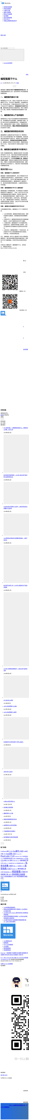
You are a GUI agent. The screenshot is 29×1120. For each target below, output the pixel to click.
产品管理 (14, 953)
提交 (2, 416)
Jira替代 (18, 851)
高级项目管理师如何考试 (10, 819)
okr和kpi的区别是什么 (9, 801)
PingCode (8, 856)
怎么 (18, 860)
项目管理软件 (10, 876)
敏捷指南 (6, 942)
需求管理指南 (7, 948)
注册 (4, 35)
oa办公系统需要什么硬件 (10, 712)
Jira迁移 (11, 854)
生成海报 (25, 349)
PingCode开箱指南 (8, 944)
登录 (2, 35)
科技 (17, 83)
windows (18, 856)
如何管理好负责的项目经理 (11, 837)
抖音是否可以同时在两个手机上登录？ (14, 742)
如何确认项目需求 (8, 807)
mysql (19, 853)
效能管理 (24, 953)
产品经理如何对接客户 (9, 831)
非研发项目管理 (8, 7)
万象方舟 (20, 954)
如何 (13, 860)
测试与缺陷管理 (8, 17)
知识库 (6, 863)
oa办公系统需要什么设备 (10, 706)
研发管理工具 (12, 863)
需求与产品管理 (8, 14)
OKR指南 (6, 946)
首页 (8, 63)
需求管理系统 (8, 872)
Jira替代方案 (7, 10)
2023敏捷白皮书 (8, 941)
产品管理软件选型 (20, 858)
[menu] (1, 1)
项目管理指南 (7, 950)
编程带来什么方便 (8, 813)
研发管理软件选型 (21, 863)
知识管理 (6, 16)
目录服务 (15, 954)
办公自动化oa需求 (8, 700)
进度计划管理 (7, 12)
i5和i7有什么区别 (8, 771)
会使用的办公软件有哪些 (10, 825)
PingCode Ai (7, 19)
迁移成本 (20, 866)
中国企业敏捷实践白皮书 (10, 20)
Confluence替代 (7, 851)
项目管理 (19, 871)
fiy (1, 83)
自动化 (11, 954)
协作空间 (6, 954)
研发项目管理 (7, 8)
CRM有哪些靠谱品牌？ (10, 907)
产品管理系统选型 (9, 858)
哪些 (6, 860)
